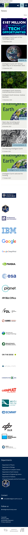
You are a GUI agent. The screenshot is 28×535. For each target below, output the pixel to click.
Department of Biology (8, 467)
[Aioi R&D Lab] (9, 403)
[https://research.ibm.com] (9, 230)
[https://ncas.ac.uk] (9, 344)
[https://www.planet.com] (9, 288)
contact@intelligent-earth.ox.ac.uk (13, 499)
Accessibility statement (7, 520)
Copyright (4, 517)
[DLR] (7, 426)
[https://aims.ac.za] (9, 320)
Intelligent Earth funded (16, 170)
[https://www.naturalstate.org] (9, 366)
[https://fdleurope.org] (9, 310)
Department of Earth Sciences (10, 472)
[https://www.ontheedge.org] (9, 355)
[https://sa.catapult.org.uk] (9, 390)
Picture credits (5, 518)
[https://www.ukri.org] (9, 218)
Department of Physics (8, 465)
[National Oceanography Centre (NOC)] (9, 436)
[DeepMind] (9, 252)
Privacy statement (6, 522)
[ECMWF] (9, 412)
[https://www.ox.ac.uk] (9, 195)
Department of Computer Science (11, 469)
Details (22, 118)
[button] (22, 5)
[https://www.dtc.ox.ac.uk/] (5, 209)
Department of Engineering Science (11, 474)
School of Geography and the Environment (13, 479)
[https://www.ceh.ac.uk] (9, 333)
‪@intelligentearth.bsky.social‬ (9, 509)
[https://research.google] (9, 241)
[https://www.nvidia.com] (9, 264)
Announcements (19, 145)
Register (22, 60)
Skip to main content (5, 2)
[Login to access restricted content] (18, 5)
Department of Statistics (8, 476)
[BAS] (9, 447)
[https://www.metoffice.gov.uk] (9, 297)
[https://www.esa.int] (9, 276)
